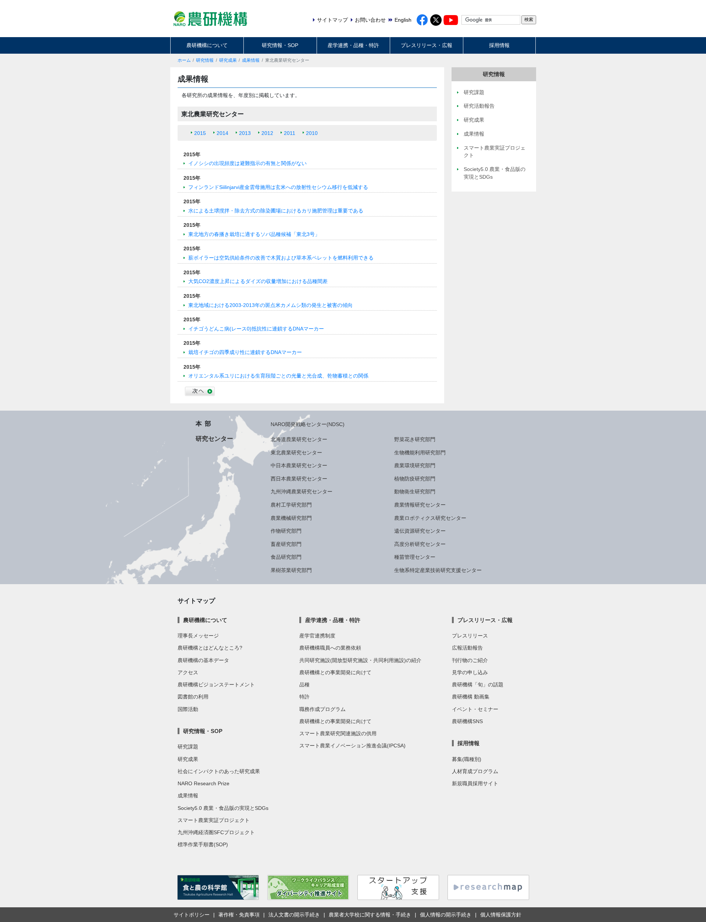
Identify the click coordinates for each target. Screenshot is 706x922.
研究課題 (188, 747)
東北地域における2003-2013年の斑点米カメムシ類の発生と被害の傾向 (270, 305)
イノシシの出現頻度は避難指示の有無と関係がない (247, 163)
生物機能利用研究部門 (420, 452)
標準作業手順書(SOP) (203, 844)
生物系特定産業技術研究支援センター (438, 570)
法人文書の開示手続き (294, 915)
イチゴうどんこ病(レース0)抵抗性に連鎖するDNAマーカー (256, 329)
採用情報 (499, 45)
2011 (289, 133)
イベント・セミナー (475, 709)
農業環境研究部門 (414, 465)
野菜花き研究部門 (414, 439)
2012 (267, 133)
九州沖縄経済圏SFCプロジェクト (216, 832)
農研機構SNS (467, 721)
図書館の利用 (193, 697)
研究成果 (228, 60)
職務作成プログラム (322, 709)
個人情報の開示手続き (445, 915)
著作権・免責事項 (239, 915)
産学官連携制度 (317, 636)
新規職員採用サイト (475, 783)
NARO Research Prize (203, 783)
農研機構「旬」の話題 (477, 684)
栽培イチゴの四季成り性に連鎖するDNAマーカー (245, 352)
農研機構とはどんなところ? (210, 648)
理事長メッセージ (198, 636)
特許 (304, 697)
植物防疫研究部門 (414, 479)
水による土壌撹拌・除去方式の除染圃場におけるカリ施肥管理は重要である (275, 211)
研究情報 (205, 60)
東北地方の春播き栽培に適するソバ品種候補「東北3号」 (254, 234)
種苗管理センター (414, 557)
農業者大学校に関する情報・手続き (370, 915)
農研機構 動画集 (470, 697)
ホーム (184, 60)
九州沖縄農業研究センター (301, 491)
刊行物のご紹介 (470, 660)
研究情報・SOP (280, 45)
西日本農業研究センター (299, 479)
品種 (304, 684)
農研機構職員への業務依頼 (330, 648)
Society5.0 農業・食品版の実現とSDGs (223, 808)
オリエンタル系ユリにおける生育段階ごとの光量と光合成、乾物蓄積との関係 (278, 376)
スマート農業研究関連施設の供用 (338, 733)
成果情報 (251, 60)
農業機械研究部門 (291, 518)
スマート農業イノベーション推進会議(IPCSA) (352, 745)
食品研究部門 (286, 557)
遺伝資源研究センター (420, 531)
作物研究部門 (286, 531)
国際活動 (188, 709)
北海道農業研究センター (299, 439)
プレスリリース (470, 636)
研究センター (214, 438)
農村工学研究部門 (291, 505)
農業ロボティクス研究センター (430, 518)
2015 (200, 133)
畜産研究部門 (286, 544)
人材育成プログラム (475, 771)
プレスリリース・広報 (426, 45)
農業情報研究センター (420, 505)
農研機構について (207, 45)
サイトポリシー (192, 915)
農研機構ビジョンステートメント (216, 684)
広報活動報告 (467, 648)
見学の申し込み (470, 672)
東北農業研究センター (296, 452)
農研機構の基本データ (203, 660)
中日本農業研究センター (299, 465)
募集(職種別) (466, 759)
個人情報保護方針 (500, 915)
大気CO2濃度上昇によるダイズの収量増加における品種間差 (258, 281)
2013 (245, 133)
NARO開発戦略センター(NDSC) (308, 424)
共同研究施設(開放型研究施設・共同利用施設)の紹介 (360, 660)
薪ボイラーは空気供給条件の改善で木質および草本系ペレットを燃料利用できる (281, 258)
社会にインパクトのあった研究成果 (219, 771)
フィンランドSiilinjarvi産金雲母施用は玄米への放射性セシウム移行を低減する (278, 187)
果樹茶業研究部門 (291, 570)
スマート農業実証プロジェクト (214, 820)
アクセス (188, 672)
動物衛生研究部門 (414, 491)
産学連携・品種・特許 (353, 45)
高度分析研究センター (420, 544)
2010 (312, 133)
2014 (222, 133)
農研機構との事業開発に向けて (335, 672)
